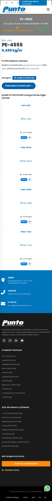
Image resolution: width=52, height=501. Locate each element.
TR (6, 3)
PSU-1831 (26, 105)
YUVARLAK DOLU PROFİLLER (13, 393)
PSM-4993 (26, 189)
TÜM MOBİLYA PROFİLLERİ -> (19, 85)
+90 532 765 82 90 (43, 29)
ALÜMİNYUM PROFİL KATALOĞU (30, 2)
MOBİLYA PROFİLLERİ (31, 24)
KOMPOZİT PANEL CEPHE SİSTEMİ (15, 442)
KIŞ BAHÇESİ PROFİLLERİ (12, 422)
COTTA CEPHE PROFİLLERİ (12, 413)
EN (12, 3)
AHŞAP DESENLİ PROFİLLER (13, 430)
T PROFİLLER (7, 389)
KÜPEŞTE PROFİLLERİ (10, 446)
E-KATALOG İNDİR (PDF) (26, 464)
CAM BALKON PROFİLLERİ (12, 438)
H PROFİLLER (7, 381)
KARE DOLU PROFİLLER (11, 385)
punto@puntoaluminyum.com (17, 30)
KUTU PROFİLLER (8, 356)
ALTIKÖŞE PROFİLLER (10, 377)
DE (18, 3)
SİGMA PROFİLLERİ (9, 426)
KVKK (25, 497)
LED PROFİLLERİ (8, 434)
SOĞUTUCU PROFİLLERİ (11, 417)
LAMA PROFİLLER (8, 360)
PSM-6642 (26, 147)
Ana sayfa (8, 24)
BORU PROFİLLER (9, 368)
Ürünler (17, 24)
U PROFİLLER (7, 373)
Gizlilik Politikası (12, 497)
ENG (33, 497)
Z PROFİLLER (7, 397)
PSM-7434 (26, 231)
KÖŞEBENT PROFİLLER (11, 364)
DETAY (24, 137)
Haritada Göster (12, 470)
